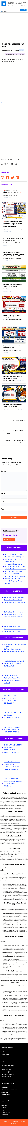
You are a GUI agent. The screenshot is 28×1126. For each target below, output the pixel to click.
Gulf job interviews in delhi (13, 554)
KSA (17, 54)
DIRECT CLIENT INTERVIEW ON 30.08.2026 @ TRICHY (12, 377)
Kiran (21, 50)
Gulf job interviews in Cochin (13, 612)
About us (4, 1105)
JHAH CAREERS (9, 747)
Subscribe (23, 10)
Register (3, 1107)
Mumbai (22, 54)
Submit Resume (5, 1112)
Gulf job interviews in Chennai (14, 617)
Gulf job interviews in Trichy (13, 614)
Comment (5, 471)
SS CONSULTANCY (10, 696)
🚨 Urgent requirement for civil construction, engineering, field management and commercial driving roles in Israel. (12, 224)
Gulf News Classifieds (12, 574)
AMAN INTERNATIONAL (12, 727)
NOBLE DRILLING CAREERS (13, 781)
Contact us (4, 1114)
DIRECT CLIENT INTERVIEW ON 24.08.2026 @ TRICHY (12, 285)
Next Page (20, 420)
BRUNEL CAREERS (10, 750)
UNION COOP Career (11, 767)
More (2, 1061)
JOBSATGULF (16, 1121)
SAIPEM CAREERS (10, 783)
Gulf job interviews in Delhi (13, 600)
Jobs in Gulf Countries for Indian (15, 569)
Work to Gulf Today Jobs (13, 578)
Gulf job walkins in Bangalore (14, 557)
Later (15, 10)
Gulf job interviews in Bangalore (14, 602)
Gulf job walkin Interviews (13, 564)
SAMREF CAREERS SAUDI (12, 752)
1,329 (12, 420)
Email (2, 501)
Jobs (23, 566)
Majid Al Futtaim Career (12, 762)
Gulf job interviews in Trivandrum (15, 629)
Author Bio (4, 1092)
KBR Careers (8, 786)
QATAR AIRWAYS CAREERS (13, 745)
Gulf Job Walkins (10, 54)
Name (3, 493)
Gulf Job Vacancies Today (13, 571)
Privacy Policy (5, 1087)
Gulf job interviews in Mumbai (14, 597)
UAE (2, 1052)
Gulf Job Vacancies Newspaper (15, 576)
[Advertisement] (14, 22)
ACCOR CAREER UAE (11, 769)
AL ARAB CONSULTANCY (12, 729)
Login (3, 1110)
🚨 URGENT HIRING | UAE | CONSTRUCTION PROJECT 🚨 (12, 191)
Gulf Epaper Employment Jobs (14, 651)
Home (4, 59)
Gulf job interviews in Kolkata (13, 631)
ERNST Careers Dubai (11, 779)
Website (3, 509)
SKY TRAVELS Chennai (11, 717)
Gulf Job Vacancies (10, 675)
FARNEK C (7, 764)
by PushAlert (4, 11)
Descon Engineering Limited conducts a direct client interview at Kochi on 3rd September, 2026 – (13, 254)
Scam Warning (5, 1094)
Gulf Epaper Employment (13, 566)
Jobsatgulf (2, 806)
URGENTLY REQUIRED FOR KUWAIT (14, 432)
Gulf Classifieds (9, 666)
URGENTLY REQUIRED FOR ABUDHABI (14, 442)
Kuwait (3, 1056)
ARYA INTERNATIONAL (11, 732)
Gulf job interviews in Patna (13, 626)
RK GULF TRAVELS (10, 698)
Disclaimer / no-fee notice (9, 1089)
